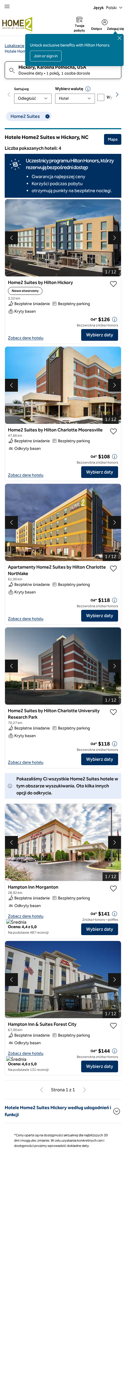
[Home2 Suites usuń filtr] (47, 116)
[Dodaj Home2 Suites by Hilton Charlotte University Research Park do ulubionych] (113, 712)
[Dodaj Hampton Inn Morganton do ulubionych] (113, 888)
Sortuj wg (21, 89)
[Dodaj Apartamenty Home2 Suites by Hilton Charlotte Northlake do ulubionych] (113, 568)
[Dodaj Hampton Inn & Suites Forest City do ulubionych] (113, 1025)
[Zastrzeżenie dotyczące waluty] (87, 88)
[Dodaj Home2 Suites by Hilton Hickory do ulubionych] (113, 284)
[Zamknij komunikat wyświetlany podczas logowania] (119, 38)
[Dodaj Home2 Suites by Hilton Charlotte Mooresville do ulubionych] (113, 431)
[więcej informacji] (114, 319)
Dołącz (96, 29)
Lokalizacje (14, 45)
